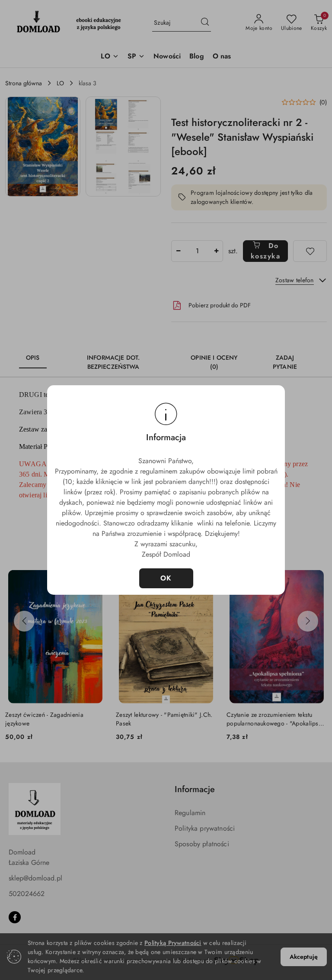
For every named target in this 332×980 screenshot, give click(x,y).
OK (166, 578)
